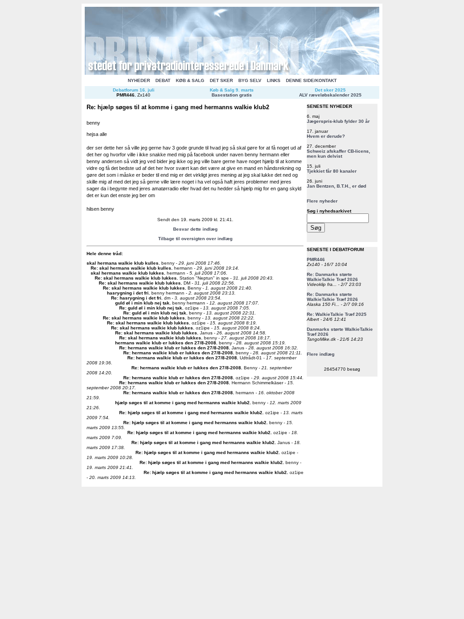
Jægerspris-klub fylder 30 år (338, 121)
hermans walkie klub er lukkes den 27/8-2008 (165, 342)
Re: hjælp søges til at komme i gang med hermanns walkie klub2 (190, 412)
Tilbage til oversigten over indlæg (195, 238)
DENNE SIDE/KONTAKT (311, 80)
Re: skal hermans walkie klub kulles (131, 268)
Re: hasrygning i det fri (136, 297)
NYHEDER (139, 80)
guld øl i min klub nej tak (142, 302)
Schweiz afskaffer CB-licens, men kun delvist (338, 154)
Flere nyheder (322, 200)
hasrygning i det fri (128, 292)
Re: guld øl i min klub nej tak (150, 307)
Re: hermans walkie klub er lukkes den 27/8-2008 (174, 347)
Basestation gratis (232, 94)
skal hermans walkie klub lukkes (127, 273)
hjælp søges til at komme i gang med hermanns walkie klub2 (182, 402)
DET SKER (221, 80)
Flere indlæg (320, 354)
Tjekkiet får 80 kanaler (332, 171)
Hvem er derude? (326, 136)
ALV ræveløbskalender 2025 (330, 94)
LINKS (273, 80)
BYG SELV (249, 80)
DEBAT (162, 80)
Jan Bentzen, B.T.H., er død (336, 186)
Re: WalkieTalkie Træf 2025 (337, 314)
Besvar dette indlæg (195, 229)
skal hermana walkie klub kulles (123, 263)
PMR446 (125, 94)
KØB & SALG (190, 80)
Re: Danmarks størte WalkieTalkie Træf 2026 (332, 277)
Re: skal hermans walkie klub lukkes (136, 278)
